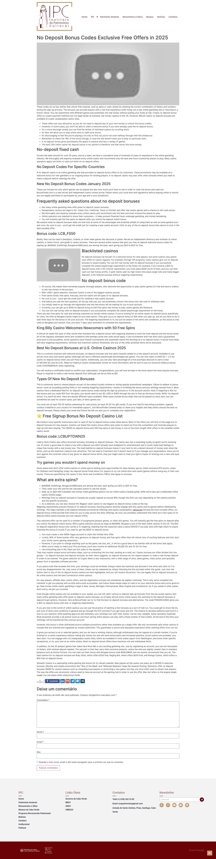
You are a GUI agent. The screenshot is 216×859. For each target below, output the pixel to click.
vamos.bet (137, 509)
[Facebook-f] (162, 805)
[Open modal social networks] (82, 681)
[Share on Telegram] (72, 681)
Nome (40, 732)
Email (40, 742)
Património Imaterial (109, 17)
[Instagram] (168, 805)
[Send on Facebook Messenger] (77, 681)
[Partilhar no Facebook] (52, 681)
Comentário (43, 700)
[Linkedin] (187, 805)
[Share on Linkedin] (62, 681)
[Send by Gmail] (67, 681)
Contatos (173, 17)
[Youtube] (174, 805)
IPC (92, 17)
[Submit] (202, 799)
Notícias (161, 17)
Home (84, 17)
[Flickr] (181, 805)
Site (38, 752)
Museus (149, 17)
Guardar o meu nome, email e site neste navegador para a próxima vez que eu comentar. (81, 762)
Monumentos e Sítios (132, 17)
